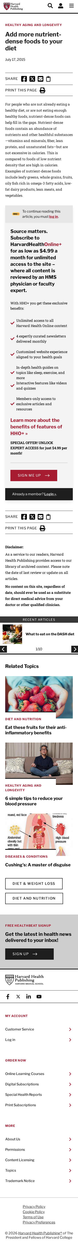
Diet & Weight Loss (34, 884)
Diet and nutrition (34, 898)
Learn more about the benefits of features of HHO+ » (36, 426)
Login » (50, 494)
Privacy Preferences (39, 1222)
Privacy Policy (34, 1207)
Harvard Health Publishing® (40, 1233)
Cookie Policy (34, 1212)
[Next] (73, 649)
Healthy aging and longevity (33, 25)
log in (53, 217)
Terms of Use (33, 1217)
